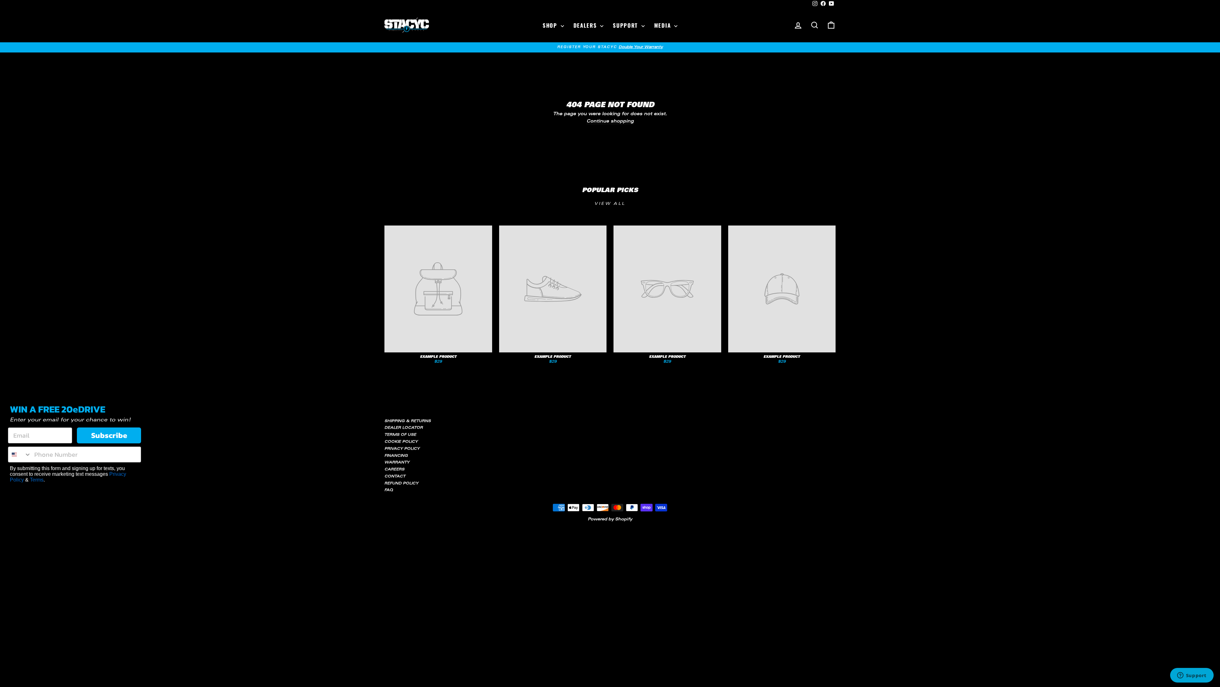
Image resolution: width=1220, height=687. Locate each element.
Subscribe (109, 435)
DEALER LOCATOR (403, 428)
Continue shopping (610, 122)
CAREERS (394, 469)
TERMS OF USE (400, 435)
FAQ (388, 490)
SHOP (551, 25)
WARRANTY (397, 462)
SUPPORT (626, 25)
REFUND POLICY (401, 483)
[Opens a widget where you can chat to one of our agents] (1192, 676)
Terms (37, 479)
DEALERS (586, 25)
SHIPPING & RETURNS (407, 421)
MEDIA (663, 25)
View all (610, 204)
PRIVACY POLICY (402, 449)
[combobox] (19, 454)
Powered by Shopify (610, 519)
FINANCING (396, 456)
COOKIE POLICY (401, 442)
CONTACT (394, 476)
